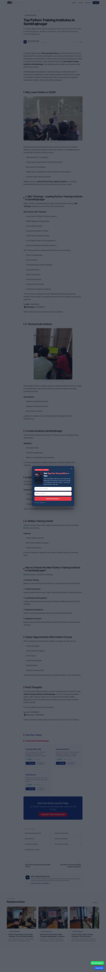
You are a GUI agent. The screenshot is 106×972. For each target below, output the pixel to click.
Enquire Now (99, 968)
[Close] (71, 468)
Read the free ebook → (53, 498)
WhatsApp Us (98, 963)
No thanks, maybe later (39, 502)
